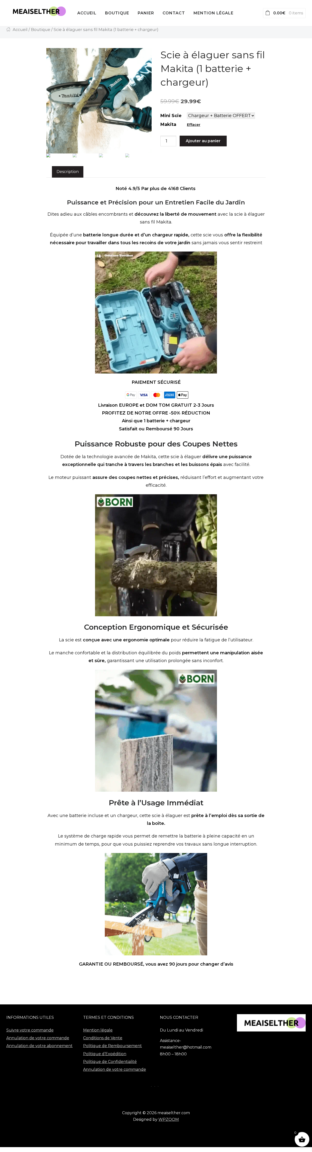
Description (68, 171)
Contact (174, 13)
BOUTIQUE (117, 13)
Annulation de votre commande (37, 1038)
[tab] (67, 172)
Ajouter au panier (203, 141)
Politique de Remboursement (112, 1045)
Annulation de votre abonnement (39, 1045)
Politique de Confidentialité (110, 1061)
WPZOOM (168, 1119)
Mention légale (214, 13)
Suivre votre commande (30, 1030)
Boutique (40, 29)
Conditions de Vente (102, 1038)
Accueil (87, 13)
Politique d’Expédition (104, 1053)
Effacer (193, 124)
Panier (146, 13)
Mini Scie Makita (171, 120)
